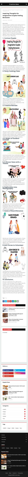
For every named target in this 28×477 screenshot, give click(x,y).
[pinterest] (8, 373)
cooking (7, 98)
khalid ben (5, 20)
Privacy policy (20, 473)
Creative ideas (14, 4)
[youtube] (8, 376)
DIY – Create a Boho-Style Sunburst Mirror (16, 397)
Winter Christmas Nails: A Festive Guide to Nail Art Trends (16, 320)
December (14, 437)
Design (14, 411)
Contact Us (15, 473)
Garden (14, 416)
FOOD (14, 414)
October (14, 441)
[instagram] (19, 373)
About (10, 473)
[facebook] (8, 370)
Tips (6, 9)
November (14, 439)
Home (4, 9)
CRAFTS (14, 409)
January (14, 435)
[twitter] (19, 370)
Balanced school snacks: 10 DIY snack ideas (17, 386)
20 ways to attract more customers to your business (17, 309)
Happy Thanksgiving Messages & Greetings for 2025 (16, 314)
